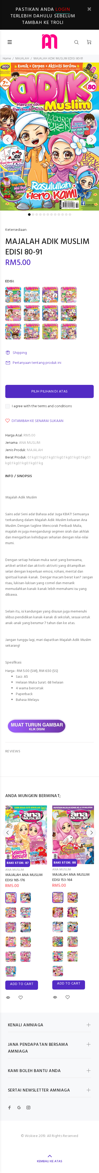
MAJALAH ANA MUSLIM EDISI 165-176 (24, 877)
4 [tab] (40, 214)
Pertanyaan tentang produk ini (37, 363)
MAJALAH (22, 58)
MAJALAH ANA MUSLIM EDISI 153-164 (70, 877)
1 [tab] (29, 214)
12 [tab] (70, 214)
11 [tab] (66, 214)
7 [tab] (51, 214)
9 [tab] (59, 214)
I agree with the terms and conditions (42, 406)
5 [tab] (44, 214)
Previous (8, 140)
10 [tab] (62, 214)
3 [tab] (36, 214)
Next (91, 140)
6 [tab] (47, 214)
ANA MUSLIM (29, 443)
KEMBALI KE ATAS (49, 1161)
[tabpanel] (49, 137)
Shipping (20, 353)
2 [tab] (33, 214)
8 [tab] (55, 214)
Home (7, 58)
